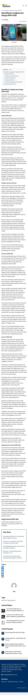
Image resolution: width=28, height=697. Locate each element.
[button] (23, 5)
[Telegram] (14, 574)
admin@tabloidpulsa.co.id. (10, 674)
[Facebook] (14, 567)
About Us (4, 681)
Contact (21, 681)
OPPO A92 (4, 600)
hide (10, 69)
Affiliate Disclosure (13, 681)
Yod (6, 19)
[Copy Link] (14, 576)
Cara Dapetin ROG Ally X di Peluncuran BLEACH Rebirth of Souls (14, 610)
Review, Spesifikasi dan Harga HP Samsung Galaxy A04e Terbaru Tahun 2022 (15, 645)
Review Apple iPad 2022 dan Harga (14, 632)
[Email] (14, 572)
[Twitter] (14, 569)
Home (2, 10)
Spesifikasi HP (12, 600)
